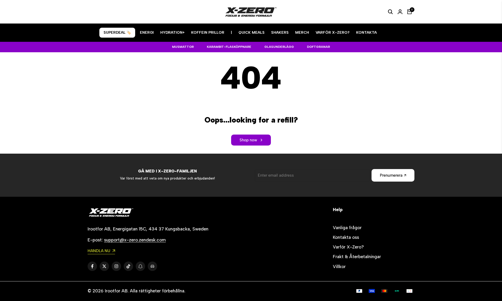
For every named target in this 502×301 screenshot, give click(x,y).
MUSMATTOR (183, 47)
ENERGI (147, 32)
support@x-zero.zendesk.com (135, 239)
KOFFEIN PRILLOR (207, 32)
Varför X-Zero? (348, 247)
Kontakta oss (346, 237)
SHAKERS (280, 32)
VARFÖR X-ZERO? (333, 32)
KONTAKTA (366, 32)
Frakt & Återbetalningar (357, 256)
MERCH (302, 32)
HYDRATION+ (172, 32)
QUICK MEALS (251, 32)
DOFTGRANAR (318, 47)
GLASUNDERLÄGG (279, 47)
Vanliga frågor (347, 227)
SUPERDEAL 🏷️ (117, 32)
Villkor (339, 266)
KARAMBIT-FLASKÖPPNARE (229, 47)
